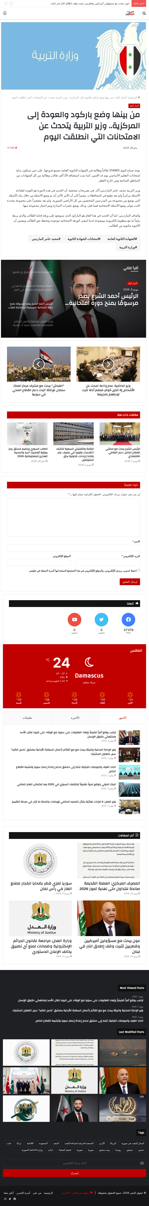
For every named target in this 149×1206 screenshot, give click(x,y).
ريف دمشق (104, 1149)
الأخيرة (75, 718)
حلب (9, 1143)
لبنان (50, 1149)
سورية (80, 1149)
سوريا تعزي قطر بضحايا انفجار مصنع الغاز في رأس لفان (41, 886)
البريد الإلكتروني (130, 556)
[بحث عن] (144, 14)
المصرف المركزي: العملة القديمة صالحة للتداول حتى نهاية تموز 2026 (110, 886)
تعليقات (27, 718)
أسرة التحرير (23, 1192)
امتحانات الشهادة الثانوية (83, 239)
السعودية (43, 1143)
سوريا (91, 1149)
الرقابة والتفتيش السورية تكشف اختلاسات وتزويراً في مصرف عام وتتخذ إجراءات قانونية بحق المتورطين (75, 454)
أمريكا (113, 1143)
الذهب (56, 1143)
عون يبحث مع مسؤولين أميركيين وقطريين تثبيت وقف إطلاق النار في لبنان (109, 946)
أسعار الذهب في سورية (132, 1143)
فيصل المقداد (64, 1149)
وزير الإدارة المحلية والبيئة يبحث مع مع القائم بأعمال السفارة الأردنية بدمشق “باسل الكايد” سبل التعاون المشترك (63, 752)
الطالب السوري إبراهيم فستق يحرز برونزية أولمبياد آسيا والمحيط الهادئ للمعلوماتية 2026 (28, 452)
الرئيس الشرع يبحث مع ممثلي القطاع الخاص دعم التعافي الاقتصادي (123, 452)
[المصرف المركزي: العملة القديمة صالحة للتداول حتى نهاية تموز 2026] (108, 860)
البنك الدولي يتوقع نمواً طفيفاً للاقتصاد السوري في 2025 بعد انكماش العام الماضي (66, 784)
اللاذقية (30, 1143)
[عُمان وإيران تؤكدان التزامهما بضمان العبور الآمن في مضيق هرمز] (122, 1052)
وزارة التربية (127, 247)
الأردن (102, 1143)
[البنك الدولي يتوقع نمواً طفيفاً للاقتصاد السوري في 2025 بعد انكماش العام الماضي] (129, 789)
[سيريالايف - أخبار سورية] (130, 13)
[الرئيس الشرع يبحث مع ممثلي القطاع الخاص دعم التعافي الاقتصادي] (120, 433)
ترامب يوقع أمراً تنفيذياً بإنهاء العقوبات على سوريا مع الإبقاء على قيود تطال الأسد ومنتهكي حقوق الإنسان (68, 734)
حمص (141, 1149)
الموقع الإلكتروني (62, 556)
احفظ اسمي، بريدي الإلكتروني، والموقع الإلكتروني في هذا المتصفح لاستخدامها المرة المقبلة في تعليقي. (83, 570)
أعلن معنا (9, 1192)
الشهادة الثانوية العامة (121, 239)
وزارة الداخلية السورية (32, 1149)
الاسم (136, 541)
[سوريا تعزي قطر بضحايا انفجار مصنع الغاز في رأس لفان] (40, 860)
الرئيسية (133, 97)
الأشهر (122, 718)
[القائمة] (5, 14)
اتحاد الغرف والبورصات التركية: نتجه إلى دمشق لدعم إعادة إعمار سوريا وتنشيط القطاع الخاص (66, 769)
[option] (73, 299)
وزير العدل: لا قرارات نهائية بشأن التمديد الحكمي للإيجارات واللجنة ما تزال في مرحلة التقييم (64, 801)
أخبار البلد (121, 97)
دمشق (130, 1149)
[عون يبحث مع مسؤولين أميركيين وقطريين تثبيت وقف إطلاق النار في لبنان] (108, 918)
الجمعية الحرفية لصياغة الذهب (79, 1143)
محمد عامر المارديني (45, 239)
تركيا (19, 1143)
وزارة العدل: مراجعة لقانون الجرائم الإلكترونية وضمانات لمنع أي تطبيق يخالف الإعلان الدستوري (79, 3)
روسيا (118, 1149)
